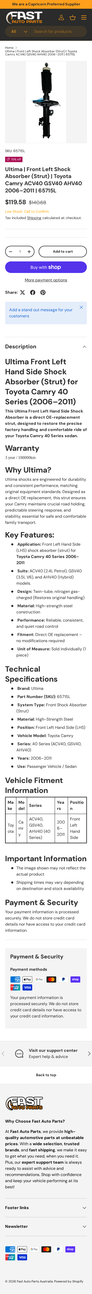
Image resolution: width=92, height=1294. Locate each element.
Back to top (46, 1075)
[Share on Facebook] (33, 292)
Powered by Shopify (68, 1281)
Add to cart (63, 251)
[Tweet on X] (22, 292)
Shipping (34, 217)
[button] (72, 17)
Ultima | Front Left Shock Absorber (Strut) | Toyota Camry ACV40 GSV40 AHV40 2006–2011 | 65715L (41, 53)
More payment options (46, 280)
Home (9, 47)
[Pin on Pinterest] (43, 292)
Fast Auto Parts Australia (35, 1281)
